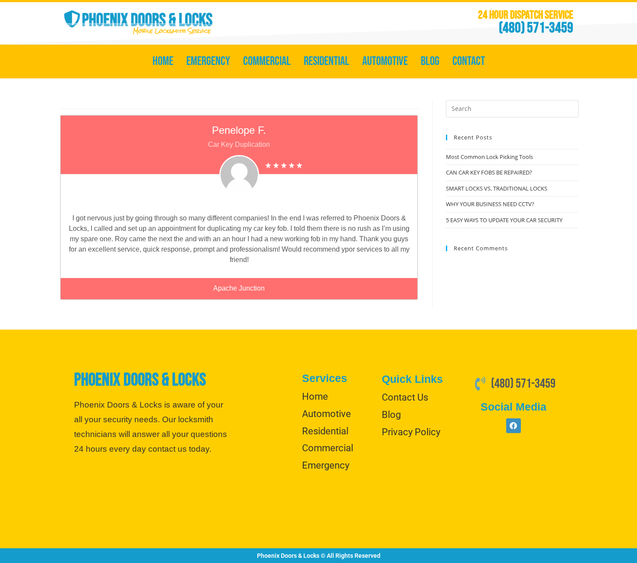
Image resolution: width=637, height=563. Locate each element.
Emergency (208, 61)
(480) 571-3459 (536, 28)
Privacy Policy (411, 432)
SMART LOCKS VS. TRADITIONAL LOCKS (496, 188)
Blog (430, 61)
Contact (468, 61)
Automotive (385, 61)
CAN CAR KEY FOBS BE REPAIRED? (489, 172)
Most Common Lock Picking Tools (489, 157)
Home (163, 61)
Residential (326, 61)
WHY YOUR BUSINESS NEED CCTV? (490, 204)
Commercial (267, 61)
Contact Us (405, 397)
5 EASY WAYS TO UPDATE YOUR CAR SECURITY (504, 220)
